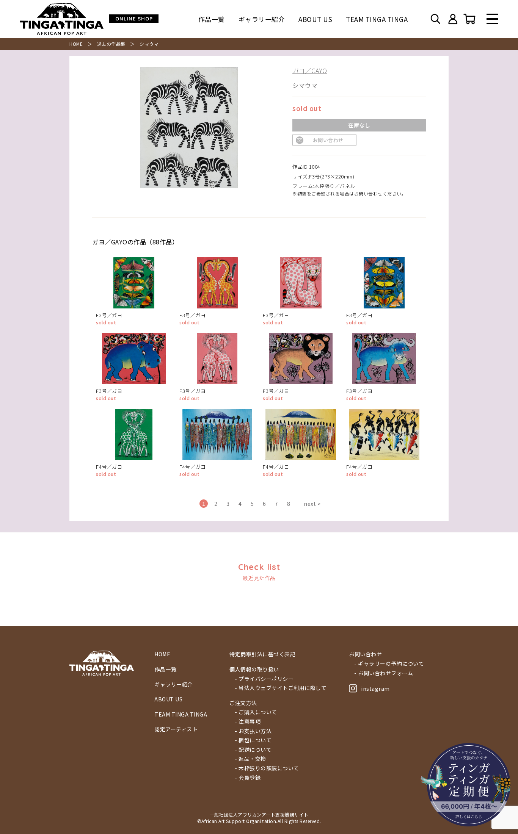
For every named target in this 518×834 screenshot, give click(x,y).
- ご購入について (256, 712)
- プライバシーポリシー (264, 678)
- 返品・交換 (250, 758)
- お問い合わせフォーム (383, 673)
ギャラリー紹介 (262, 19)
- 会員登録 (248, 777)
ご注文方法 (243, 703)
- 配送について (253, 749)
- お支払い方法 (253, 731)
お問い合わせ (328, 140)
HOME (76, 44)
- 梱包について (253, 740)
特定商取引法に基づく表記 (262, 654)
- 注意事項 (248, 721)
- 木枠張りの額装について (267, 768)
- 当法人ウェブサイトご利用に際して (280, 688)
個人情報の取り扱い (254, 669)
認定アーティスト (176, 729)
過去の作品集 (111, 44)
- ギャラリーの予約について (389, 663)
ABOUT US (315, 19)
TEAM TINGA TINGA (377, 19)
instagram (375, 688)
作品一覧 (211, 19)
